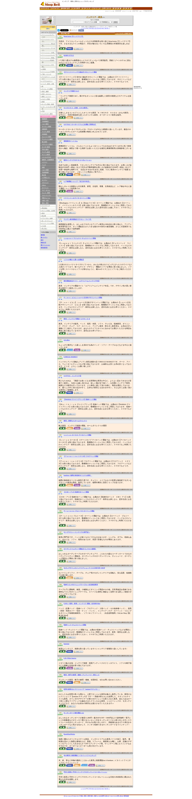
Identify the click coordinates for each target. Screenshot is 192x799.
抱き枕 (44, 175)
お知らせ (107, 796)
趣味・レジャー (46, 96)
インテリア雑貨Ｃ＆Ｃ (71, 91)
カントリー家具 (46, 136)
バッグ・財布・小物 (48, 84)
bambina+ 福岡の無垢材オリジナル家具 (78, 475)
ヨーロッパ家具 (46, 126)
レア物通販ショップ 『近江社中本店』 (77, 181)
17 (104, 28)
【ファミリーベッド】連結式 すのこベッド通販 (80, 72)
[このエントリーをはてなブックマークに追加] (58, 31)
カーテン (44, 180)
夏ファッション (45, 245)
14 (99, 28)
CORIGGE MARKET (71, 357)
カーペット (45, 187)
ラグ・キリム (46, 190)
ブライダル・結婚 (47, 218)
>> (109, 28)
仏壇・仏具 (45, 200)
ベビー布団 (45, 170)
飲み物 (44, 216)
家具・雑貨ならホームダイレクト (75, 421)
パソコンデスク (46, 157)
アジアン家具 (46, 131)
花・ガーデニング (47, 221)
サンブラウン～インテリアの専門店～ (77, 532)
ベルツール (113, 796)
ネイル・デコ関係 (47, 89)
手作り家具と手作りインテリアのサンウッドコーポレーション (85, 772)
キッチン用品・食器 (48, 104)
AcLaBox (67, 340)
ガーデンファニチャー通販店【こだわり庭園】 (80, 549)
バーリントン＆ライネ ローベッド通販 (77, 198)
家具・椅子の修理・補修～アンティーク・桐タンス (81, 675)
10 (92, 28)
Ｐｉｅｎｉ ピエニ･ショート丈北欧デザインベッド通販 (83, 297)
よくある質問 (100, 796)
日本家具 (44, 134)
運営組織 (126, 796)
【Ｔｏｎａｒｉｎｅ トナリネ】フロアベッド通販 (81, 456)
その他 (44, 226)
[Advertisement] (80, 14)
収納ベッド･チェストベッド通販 (75, 625)
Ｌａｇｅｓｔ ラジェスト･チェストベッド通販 (80, 238)
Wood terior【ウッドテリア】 (74, 36)
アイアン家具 (46, 152)
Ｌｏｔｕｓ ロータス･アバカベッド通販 (77, 435)
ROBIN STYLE (69, 55)
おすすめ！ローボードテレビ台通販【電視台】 (80, 124)
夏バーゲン (44, 237)
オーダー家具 (46, 147)
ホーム (65, 796)
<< (81, 28)
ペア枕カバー (46, 177)
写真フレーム (46, 198)
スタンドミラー (46, 195)
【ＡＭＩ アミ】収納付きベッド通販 (76, 492)
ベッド (44, 165)
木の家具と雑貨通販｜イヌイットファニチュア (80, 755)
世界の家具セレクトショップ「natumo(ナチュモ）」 (82, 689)
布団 (43, 167)
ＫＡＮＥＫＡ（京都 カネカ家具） (76, 108)
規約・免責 (93, 796)
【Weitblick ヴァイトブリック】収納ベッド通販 (80, 399)
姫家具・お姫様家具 (48, 159)
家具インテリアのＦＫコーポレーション (78, 160)
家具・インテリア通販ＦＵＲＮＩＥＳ (77, 319)
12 (95, 28)
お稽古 (44, 69)
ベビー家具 (45, 124)
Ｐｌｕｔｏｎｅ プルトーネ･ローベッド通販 (79, 511)
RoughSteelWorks (69, 734)
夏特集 (43, 235)
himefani (66, 644)
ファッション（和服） (48, 58)
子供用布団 (45, 172)
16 (102, 28)
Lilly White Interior (70, 658)
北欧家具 (44, 129)
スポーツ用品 (46, 99)
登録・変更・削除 (85, 796)
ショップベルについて (74, 796)
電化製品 (44, 208)
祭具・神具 (45, 203)
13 (97, 28)
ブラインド (45, 182)
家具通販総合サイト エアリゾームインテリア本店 (81, 281)
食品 (43, 213)
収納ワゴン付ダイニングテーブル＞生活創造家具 (81, 584)
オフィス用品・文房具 (48, 210)
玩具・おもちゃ (46, 94)
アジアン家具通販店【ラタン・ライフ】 (78, 219)
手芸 (43, 111)
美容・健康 (45, 91)
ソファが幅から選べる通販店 (74, 259)
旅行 (42, 240)
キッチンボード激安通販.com (74, 713)
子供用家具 (45, 121)
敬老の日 (43, 242)
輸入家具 (44, 142)
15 (100, 28)
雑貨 (43, 101)
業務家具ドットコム (71, 141)
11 (94, 28)
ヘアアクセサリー (47, 81)
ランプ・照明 (46, 193)
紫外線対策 (44, 247)
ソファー (44, 162)
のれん (44, 185)
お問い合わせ (120, 796)
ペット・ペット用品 (48, 223)
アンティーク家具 (47, 139)
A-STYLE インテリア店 (72, 376)
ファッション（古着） (48, 52)
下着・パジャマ (46, 74)
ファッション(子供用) (48, 72)
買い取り (44, 228)
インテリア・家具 (47, 114)
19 (107, 28)
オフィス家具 (46, 154)
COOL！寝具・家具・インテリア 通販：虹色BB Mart (82, 603)
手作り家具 (45, 149)
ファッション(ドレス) (48, 55)
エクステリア (46, 205)
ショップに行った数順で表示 (124, 33)
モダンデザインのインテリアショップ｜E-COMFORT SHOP (84, 568)
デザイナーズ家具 (47, 144)
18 (105, 28)
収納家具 (44, 119)
